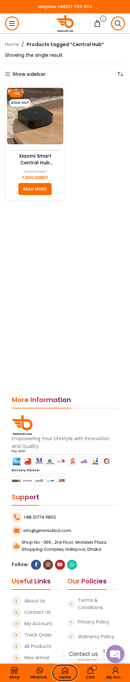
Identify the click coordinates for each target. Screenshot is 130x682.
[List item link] (36, 601)
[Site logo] (65, 23)
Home (12, 44)
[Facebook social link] (36, 565)
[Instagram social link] (48, 565)
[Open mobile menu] (12, 23)
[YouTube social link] (60, 565)
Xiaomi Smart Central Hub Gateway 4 (35, 159)
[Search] (118, 23)
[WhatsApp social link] (72, 565)
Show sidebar (29, 74)
